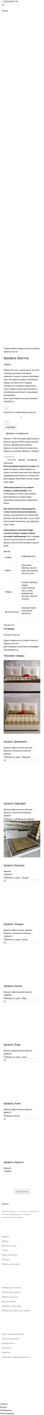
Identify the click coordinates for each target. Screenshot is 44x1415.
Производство (8, 1343)
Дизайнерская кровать (22, 445)
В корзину (10, 427)
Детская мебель (9, 1301)
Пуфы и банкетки (9, 1255)
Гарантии (6, 1352)
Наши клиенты (22, 1191)
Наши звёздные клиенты (13, 1334)
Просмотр (13, 737)
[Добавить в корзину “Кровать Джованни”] (7, 737)
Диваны (5, 1241)
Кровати (16, 348)
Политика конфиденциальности (16, 1357)
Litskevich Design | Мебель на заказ (24, 1398)
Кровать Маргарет (15, 803)
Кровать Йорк (12, 1044)
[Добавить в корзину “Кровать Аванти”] (7, 1157)
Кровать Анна (12, 1103)
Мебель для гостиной (11, 1288)
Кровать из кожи (11, 448)
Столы (5, 1250)
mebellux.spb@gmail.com (18, 1390)
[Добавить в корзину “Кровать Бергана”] (7, 860)
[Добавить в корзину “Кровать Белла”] (7, 981)
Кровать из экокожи (12, 451)
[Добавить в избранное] (20, 737)
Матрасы (6, 1260)
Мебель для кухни (10, 1297)
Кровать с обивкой (30, 451)
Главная (8, 348)
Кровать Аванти (13, 1162)
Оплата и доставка (10, 1339)
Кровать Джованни (15, 741)
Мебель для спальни (11, 1292)
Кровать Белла (13, 986)
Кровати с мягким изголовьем (17, 751)
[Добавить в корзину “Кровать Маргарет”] (7, 799)
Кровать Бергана (14, 865)
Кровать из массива (28, 448)
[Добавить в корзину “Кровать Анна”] (7, 1099)
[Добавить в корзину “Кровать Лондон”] (7, 919)
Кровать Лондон (14, 924)
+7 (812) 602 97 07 (10, 1)
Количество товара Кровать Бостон (20, 412)
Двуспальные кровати (30, 348)
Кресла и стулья (9, 1246)
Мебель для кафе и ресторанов (16, 1311)
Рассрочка (6, 1348)
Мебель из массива (10, 1264)
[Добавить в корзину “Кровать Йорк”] (7, 1040)
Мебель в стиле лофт (11, 1306)
